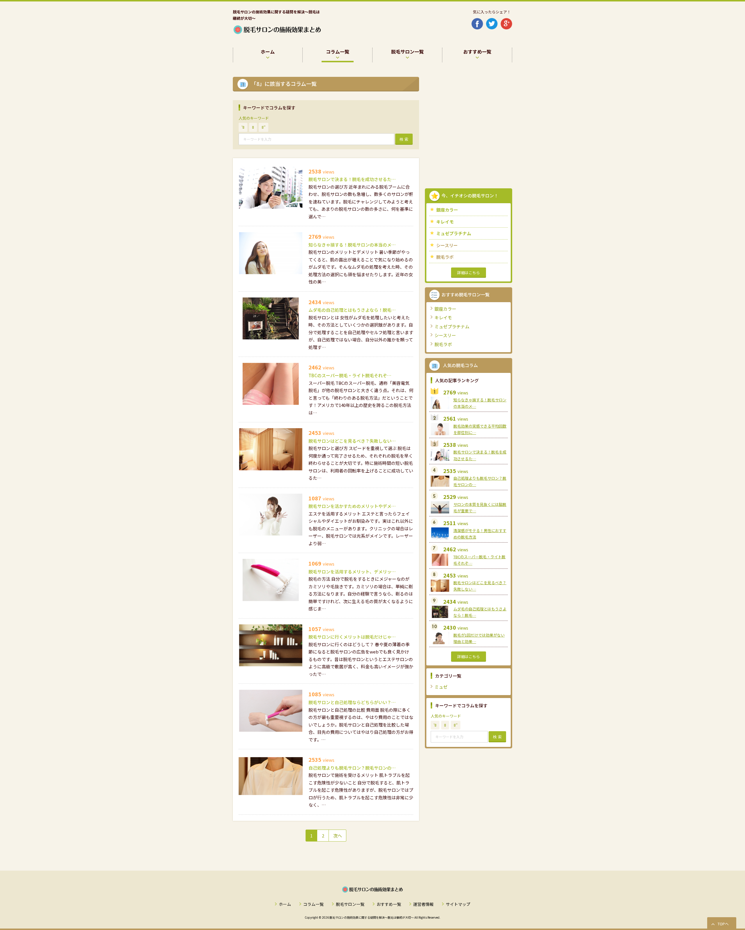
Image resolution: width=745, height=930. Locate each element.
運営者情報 (423, 904)
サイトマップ (458, 904)
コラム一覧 (313, 904)
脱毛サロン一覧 (350, 904)
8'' (263, 127)
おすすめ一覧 (389, 904)
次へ (337, 835)
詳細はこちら (468, 272)
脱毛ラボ (445, 257)
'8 (243, 127)
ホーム (285, 904)
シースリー (447, 245)
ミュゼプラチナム (453, 233)
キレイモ (445, 222)
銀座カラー (447, 210)
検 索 (404, 139)
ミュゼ (441, 687)
